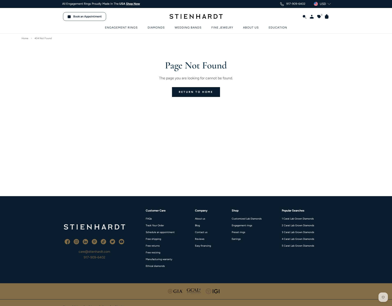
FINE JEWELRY (222, 27)
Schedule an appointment (160, 232)
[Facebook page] (67, 241)
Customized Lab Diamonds (247, 218)
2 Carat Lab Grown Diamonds (298, 225)
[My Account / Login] (310, 16)
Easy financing (203, 245)
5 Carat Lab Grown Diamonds (298, 245)
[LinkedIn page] (85, 241)
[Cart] (325, 16)
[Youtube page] (121, 241)
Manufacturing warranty (159, 259)
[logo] (94, 227)
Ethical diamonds (155, 266)
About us (200, 218)
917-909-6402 (94, 257)
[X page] (112, 241)
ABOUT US (251, 27)
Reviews (199, 239)
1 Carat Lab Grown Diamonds (298, 218)
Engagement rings (242, 225)
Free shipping (153, 239)
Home (25, 38)
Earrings (236, 239)
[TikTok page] (103, 241)
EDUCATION (278, 27)
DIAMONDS (156, 27)
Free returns (153, 245)
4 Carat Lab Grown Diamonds (298, 239)
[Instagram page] (76, 241)
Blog (197, 225)
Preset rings (238, 232)
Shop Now (133, 4)
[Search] (302, 16)
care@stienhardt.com (94, 252)
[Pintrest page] (94, 241)
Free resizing (153, 252)
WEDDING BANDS (188, 27)
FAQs (149, 218)
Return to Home (196, 91)
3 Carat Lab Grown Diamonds (298, 232)
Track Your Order (155, 225)
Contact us (201, 232)
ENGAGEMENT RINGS (121, 27)
